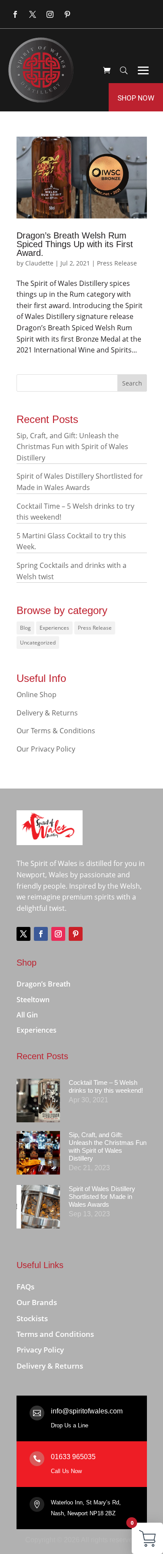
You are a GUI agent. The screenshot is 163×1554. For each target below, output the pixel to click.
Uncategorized (38, 642)
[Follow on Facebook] (15, 14)
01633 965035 (73, 1456)
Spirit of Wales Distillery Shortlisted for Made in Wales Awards (102, 1196)
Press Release (117, 263)
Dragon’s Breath (43, 984)
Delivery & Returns (47, 713)
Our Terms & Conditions (56, 730)
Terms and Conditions (55, 1334)
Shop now (135, 98)
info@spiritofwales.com (87, 1411)
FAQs (25, 1287)
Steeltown (33, 1000)
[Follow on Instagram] (50, 14)
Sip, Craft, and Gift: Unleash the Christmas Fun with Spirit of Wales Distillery (72, 447)
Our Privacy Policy (46, 749)
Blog (25, 627)
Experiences (54, 627)
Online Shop (37, 694)
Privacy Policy (40, 1350)
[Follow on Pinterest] (67, 14)
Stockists (32, 1318)
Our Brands (37, 1302)
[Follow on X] (33, 14)
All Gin (27, 1015)
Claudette (39, 263)
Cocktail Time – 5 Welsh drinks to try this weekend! (106, 1086)
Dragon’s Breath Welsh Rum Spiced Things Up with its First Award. (75, 244)
